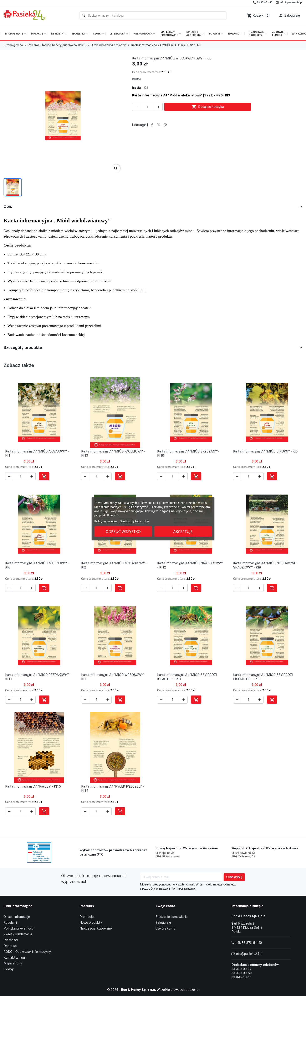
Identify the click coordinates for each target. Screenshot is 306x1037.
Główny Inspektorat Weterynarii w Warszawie (186, 848)
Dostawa (10, 946)
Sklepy (9, 969)
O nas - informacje (17, 917)
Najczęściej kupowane (96, 928)
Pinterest (165, 124)
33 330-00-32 (241, 969)
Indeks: (137, 87)
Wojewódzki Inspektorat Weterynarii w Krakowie (264, 848)
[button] (289, 15)
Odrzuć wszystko (123, 531)
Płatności (11, 940)
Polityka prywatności (19, 928)
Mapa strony (13, 963)
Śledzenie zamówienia (171, 917)
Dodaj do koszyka (208, 106)
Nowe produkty (91, 923)
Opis (8, 206)
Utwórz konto (165, 928)
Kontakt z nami (14, 957)
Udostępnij (151, 124)
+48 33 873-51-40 (248, 943)
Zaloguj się (163, 923)
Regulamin (11, 923)
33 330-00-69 (241, 973)
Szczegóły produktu (23, 347)
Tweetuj (158, 124)
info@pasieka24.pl (249, 954)
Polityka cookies (105, 521)
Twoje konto (165, 906)
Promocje (87, 917)
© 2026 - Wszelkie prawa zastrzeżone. (153, 990)
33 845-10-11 (241, 977)
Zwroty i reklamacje (18, 934)
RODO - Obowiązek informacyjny (27, 952)
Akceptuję (183, 531)
